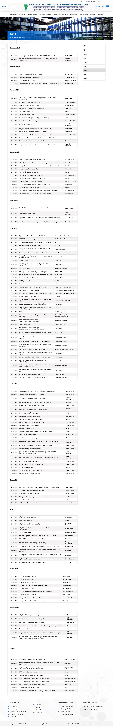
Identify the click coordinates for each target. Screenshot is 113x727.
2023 (85, 50)
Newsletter (39, 710)
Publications (14, 717)
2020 (85, 62)
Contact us (39, 712)
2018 (85, 70)
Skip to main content (88, 1)
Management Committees (19, 711)
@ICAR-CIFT (14, 706)
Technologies (15, 709)
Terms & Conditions (67, 706)
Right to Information (17, 714)
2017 (85, 74)
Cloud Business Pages (81, 724)
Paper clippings (20, 37)
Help (62, 717)
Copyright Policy (66, 709)
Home (12, 37)
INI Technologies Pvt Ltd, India (98, 724)
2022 (85, 54)
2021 (85, 58)
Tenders (38, 704)
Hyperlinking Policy (67, 714)
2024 (85, 46)
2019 (85, 66)
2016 (85, 78)
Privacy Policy (65, 711)
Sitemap (38, 707)
